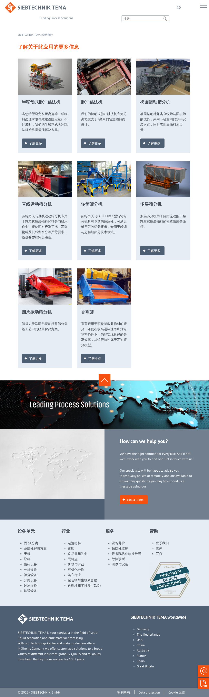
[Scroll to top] (104, 380)
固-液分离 (31, 543)
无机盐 (73, 559)
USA (139, 640)
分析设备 (30, 569)
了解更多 (35, 143)
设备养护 (118, 543)
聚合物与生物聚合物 (82, 580)
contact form (135, 500)
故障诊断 (118, 559)
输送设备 (30, 591)
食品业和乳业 (77, 554)
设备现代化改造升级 (126, 554)
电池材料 (74, 543)
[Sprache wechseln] (178, 7)
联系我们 (162, 543)
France (141, 656)
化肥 (71, 548)
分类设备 (30, 580)
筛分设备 (30, 575)
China (141, 645)
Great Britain (145, 666)
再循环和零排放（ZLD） (85, 585)
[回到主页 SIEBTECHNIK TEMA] (35, 5)
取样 (27, 559)
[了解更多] (45, 61)
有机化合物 (76, 569)
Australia (143, 650)
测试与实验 (120, 564)
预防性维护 (120, 548)
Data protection (149, 692)
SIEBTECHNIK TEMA (29, 35)
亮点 (159, 554)
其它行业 (74, 575)
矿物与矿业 (76, 564)
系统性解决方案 (35, 548)
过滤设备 (30, 585)
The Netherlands (148, 634)
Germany (143, 629)
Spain (141, 661)
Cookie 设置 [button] (176, 692)
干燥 (27, 554)
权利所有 (123, 692)
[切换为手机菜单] (203, 5)
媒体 (159, 548)
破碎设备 (30, 564)
